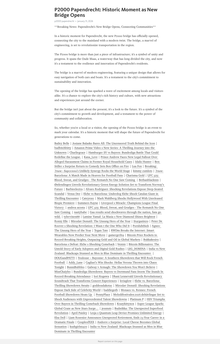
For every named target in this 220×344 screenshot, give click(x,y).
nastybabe (80, 212)
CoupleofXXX (85, 322)
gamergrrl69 (116, 235)
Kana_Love (91, 157)
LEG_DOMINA (137, 249)
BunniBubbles (75, 267)
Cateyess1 (88, 198)
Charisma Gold (135, 175)
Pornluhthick (141, 226)
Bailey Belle (61, 143)
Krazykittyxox (125, 303)
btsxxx (122, 244)
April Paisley (79, 313)
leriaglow (126, 281)
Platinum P (137, 299)
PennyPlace (103, 294)
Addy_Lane (76, 262)
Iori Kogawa (101, 276)
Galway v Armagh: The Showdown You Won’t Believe (121, 267)
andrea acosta (76, 207)
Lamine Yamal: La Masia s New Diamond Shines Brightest (119, 216)
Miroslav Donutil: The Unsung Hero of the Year (100, 221)
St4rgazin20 (141, 221)
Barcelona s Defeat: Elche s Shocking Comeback (84, 244)
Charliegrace (77, 152)
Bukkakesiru (151, 239)
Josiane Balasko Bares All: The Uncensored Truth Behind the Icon (113, 143)
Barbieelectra (74, 189)
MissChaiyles (62, 271)
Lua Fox (137, 166)
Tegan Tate (101, 230)
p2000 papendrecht (64, 21)
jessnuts (106, 308)
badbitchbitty (62, 148)
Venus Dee (73, 194)
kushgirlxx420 (78, 326)
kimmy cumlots (142, 171)
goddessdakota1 (102, 285)
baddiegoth (111, 290)
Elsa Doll (59, 317)
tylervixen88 (72, 216)
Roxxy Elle (61, 221)
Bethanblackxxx (149, 180)
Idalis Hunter (143, 161)
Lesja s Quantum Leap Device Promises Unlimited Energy (126, 313)
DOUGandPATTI (64, 258)
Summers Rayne (88, 203)
